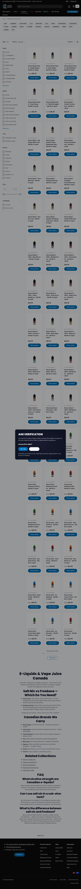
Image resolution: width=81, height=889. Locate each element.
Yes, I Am (23, 449)
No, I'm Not (34, 449)
